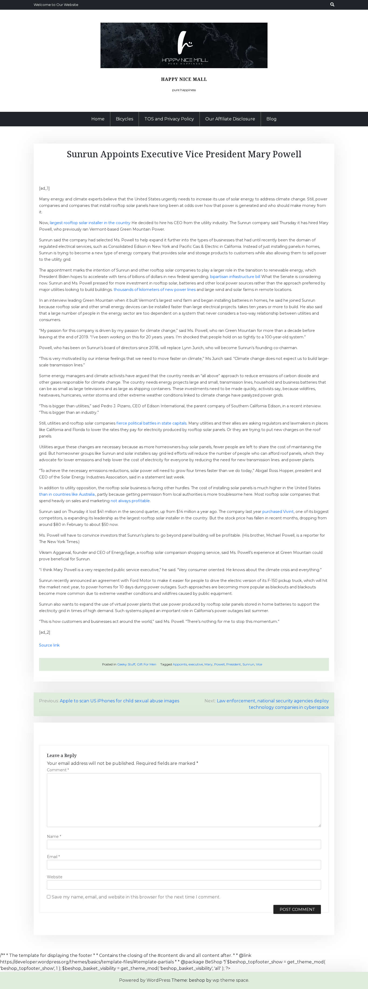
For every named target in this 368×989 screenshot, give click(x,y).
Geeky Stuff (126, 664)
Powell (219, 664)
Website (55, 877)
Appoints (180, 664)
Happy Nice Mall (184, 79)
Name (54, 836)
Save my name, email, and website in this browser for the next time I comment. (136, 897)
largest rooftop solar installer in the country (90, 222)
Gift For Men (146, 664)
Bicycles (124, 119)
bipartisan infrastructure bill (235, 276)
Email (53, 856)
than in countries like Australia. (67, 494)
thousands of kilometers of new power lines (155, 289)
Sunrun (248, 664)
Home (98, 119)
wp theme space (230, 980)
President (233, 664)
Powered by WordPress (144, 980)
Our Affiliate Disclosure (230, 119)
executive (196, 664)
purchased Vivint (278, 511)
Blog (271, 119)
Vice (259, 664)
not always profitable (130, 500)
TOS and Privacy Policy (169, 119)
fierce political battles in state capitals (151, 423)
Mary (208, 664)
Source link (49, 645)
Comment (58, 770)
